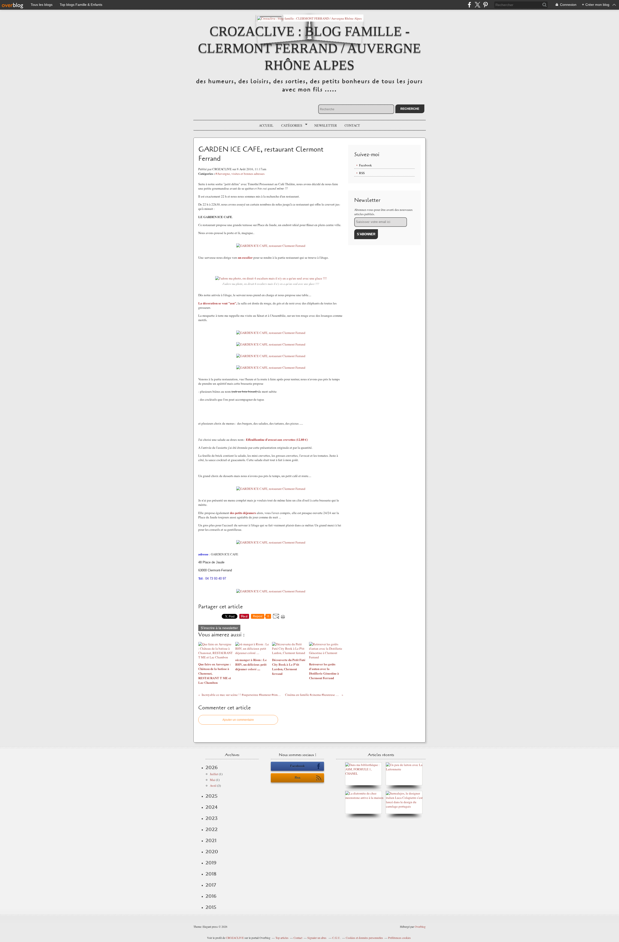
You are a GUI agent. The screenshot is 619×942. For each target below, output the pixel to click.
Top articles (281, 938)
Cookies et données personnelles (364, 938)
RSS (362, 173)
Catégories (290, 125)
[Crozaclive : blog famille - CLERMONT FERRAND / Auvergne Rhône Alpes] (309, 18)
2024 (212, 807)
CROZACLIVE (235, 938)
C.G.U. (336, 938)
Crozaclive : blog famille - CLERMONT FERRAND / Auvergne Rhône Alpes (309, 48)
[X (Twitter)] (477, 4)
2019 (211, 863)
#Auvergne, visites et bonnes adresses (240, 173)
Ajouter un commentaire (238, 719)
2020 (212, 851)
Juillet (214, 774)
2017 (211, 885)
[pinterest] (485, 4)
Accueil (266, 125)
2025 (212, 796)
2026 (212, 767)
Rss (297, 778)
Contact (352, 125)
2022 (212, 829)
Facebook (365, 165)
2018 (211, 874)
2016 (211, 896)
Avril (213, 785)
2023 (212, 818)
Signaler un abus (317, 938)
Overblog (420, 926)
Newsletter (325, 125)
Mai (212, 780)
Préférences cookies (399, 938)
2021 (211, 840)
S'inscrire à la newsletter (219, 628)
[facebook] (469, 4)
